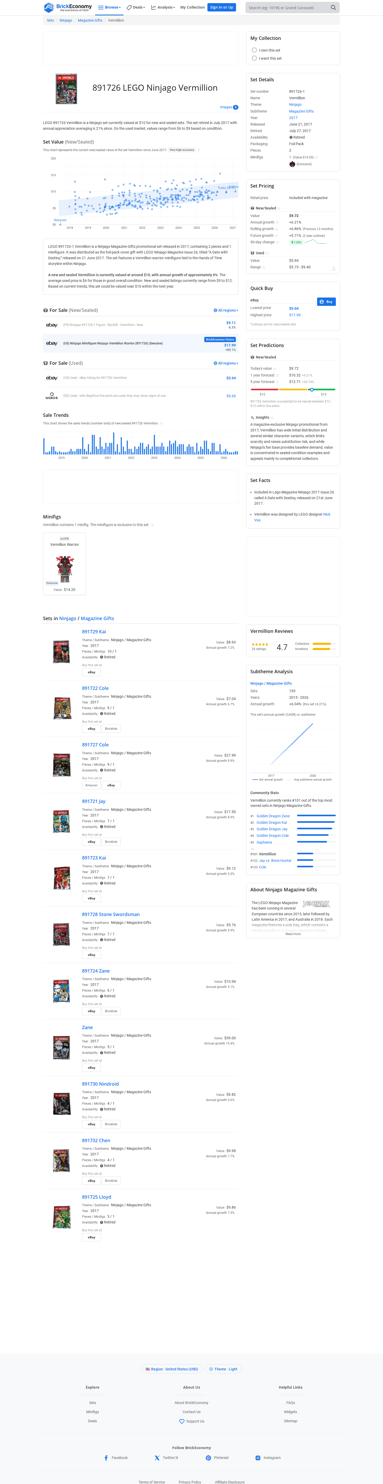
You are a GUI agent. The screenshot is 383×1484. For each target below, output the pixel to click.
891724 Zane (96, 971)
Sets (50, 20)
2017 (94, 646)
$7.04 (231, 699)
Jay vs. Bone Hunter (275, 860)
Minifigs (92, 1412)
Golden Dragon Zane (273, 816)
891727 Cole (95, 744)
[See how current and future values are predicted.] (334, 269)
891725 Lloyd (96, 1197)
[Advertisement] (141, 46)
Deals (92, 1421)
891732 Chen (96, 1140)
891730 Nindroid (100, 1084)
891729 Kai (94, 631)
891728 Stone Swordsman (111, 914)
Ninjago (66, 20)
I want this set (203, 674)
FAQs (290, 1403)
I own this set (203, 666)
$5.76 (231, 925)
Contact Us (192, 1412)
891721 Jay (94, 801)
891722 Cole (95, 688)
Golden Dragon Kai (272, 822)
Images (226, 107)
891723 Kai (94, 858)
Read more (293, 932)
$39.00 (230, 1038)
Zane (87, 1027)
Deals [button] (138, 7)
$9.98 (231, 1151)
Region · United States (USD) (174, 1369)
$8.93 (231, 642)
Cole (262, 867)
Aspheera (264, 842)
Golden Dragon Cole (273, 835)
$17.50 (230, 812)
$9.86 (231, 1207)
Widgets (290, 1412)
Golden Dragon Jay (272, 829)
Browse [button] (111, 7)
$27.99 (230, 755)
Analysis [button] (165, 7)
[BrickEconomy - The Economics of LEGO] (67, 7)
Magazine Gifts (90, 20)
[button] (198, 150)
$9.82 (231, 1094)
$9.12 (231, 868)
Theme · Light (225, 1369)
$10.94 (230, 981)
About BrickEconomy (191, 1403)
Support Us (195, 1421)
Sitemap (290, 1421)
